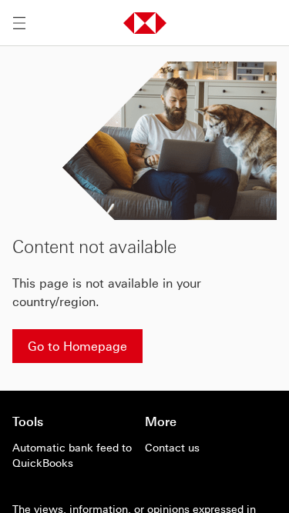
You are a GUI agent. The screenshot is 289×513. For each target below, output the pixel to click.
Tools (27, 421)
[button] (144, 23)
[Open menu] (19, 23)
